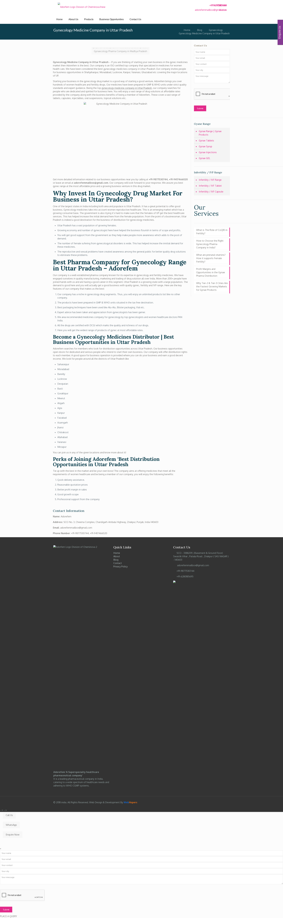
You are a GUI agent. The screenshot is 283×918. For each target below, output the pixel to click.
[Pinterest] (215, 802)
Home (187, 30)
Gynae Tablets (206, 140)
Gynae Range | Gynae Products (210, 133)
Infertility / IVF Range (210, 179)
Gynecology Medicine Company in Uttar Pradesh (204, 33)
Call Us (9, 815)
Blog (199, 30)
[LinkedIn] (211, 802)
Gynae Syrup (205, 146)
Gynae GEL (204, 158)
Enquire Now (12, 834)
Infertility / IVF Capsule (211, 191)
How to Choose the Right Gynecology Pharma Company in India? (209, 244)
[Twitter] (219, 21)
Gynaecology (216, 30)
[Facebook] (219, 18)
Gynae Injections (208, 152)
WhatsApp (11, 824)
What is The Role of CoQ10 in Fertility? (211, 232)
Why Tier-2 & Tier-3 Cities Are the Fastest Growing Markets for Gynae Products (212, 286)
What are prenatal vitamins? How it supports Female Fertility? (211, 258)
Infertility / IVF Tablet (210, 185)
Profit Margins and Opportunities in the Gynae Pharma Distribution (210, 272)
